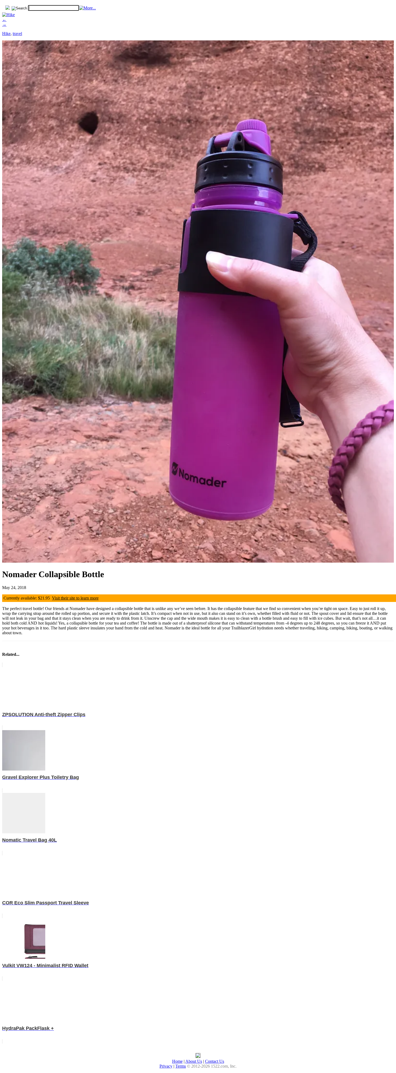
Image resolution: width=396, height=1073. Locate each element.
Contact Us (214, 1061)
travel (17, 33)
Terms (180, 1066)
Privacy (165, 1066)
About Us (193, 1061)
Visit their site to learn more (75, 598)
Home (177, 1061)
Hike (6, 33)
